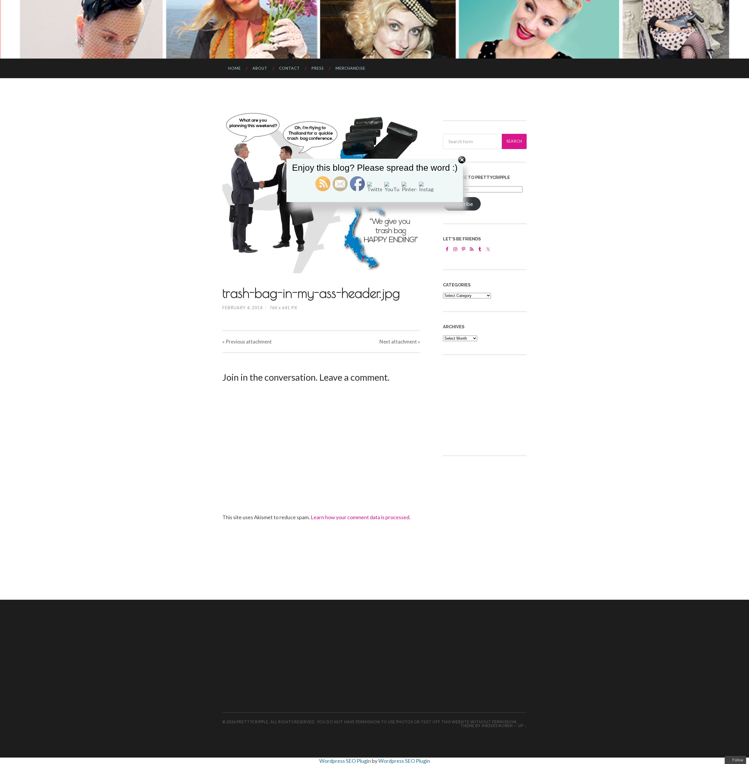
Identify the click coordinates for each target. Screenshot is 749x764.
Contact (289, 68)
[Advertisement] (487, 404)
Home (234, 68)
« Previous (247, 342)
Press (318, 68)
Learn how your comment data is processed (360, 517)
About (259, 68)
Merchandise (350, 68)
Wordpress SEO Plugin (345, 761)
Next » (399, 342)
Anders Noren (497, 725)
